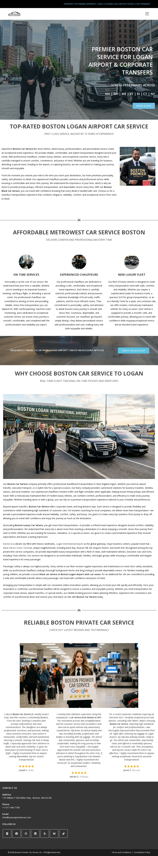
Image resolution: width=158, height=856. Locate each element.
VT (131, 94)
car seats (95, 574)
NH (115, 94)
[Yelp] (44, 833)
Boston (6, 543)
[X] (7, 833)
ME (124, 94)
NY (153, 94)
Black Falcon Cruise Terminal (17, 547)
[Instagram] (26, 833)
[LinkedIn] (35, 833)
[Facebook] (16, 833)
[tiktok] (63, 833)
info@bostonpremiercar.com (16, 817)
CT (145, 94)
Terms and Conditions (121, 852)
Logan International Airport (70, 543)
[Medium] (54, 833)
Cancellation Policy (142, 852)
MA (107, 94)
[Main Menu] (147, 13)
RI (138, 94)
